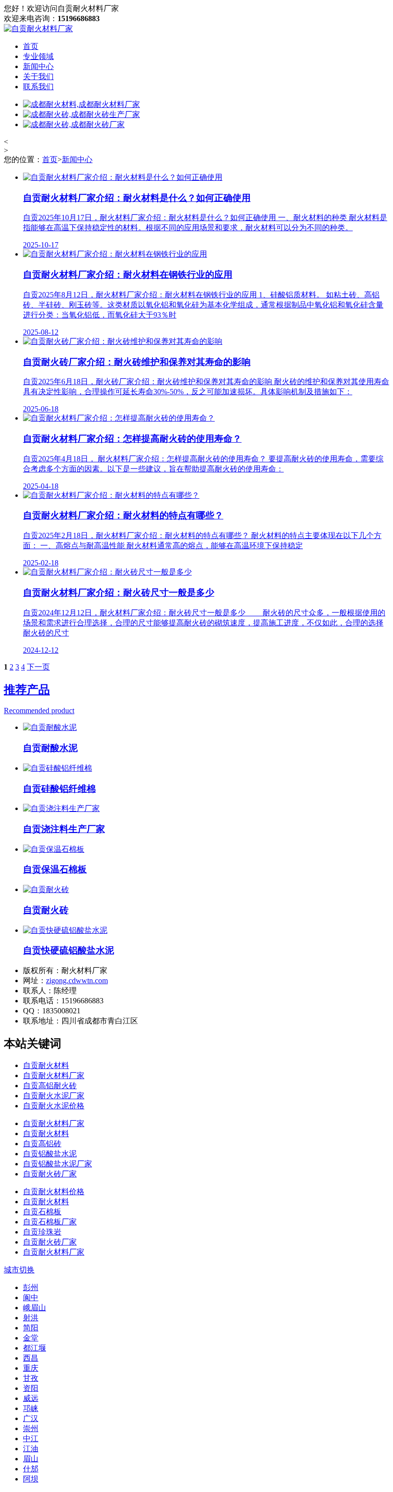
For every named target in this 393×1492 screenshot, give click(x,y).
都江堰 (34, 1348)
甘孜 (30, 1378)
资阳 (30, 1388)
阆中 (30, 1297)
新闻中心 (38, 66)
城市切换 (19, 1270)
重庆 (30, 1368)
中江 (30, 1438)
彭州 (30, 1287)
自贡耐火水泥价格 (53, 1106)
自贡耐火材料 (46, 1065)
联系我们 (38, 86)
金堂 (30, 1338)
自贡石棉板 (42, 1212)
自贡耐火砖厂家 (50, 1174)
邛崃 (30, 1408)
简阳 (30, 1328)
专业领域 (38, 56)
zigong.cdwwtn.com (77, 980)
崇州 (30, 1428)
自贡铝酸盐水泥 (50, 1154)
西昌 (30, 1358)
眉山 (30, 1459)
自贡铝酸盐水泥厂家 (57, 1164)
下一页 (38, 667)
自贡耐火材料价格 (53, 1191)
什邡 (30, 1469)
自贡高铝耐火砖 (50, 1085)
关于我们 (38, 76)
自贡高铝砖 (42, 1144)
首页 (30, 46)
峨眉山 (34, 1308)
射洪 (30, 1318)
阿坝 (30, 1479)
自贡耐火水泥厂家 (53, 1096)
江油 (30, 1449)
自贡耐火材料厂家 (53, 1075)
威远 (30, 1398)
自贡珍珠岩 (42, 1232)
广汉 (30, 1418)
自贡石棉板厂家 (50, 1222)
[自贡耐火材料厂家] (38, 28)
